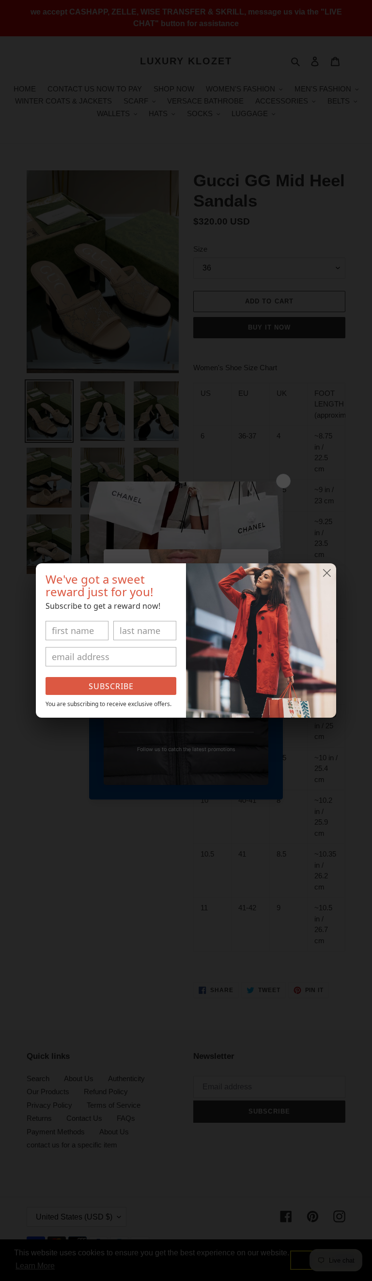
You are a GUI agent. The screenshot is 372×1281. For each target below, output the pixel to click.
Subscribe (111, 686)
